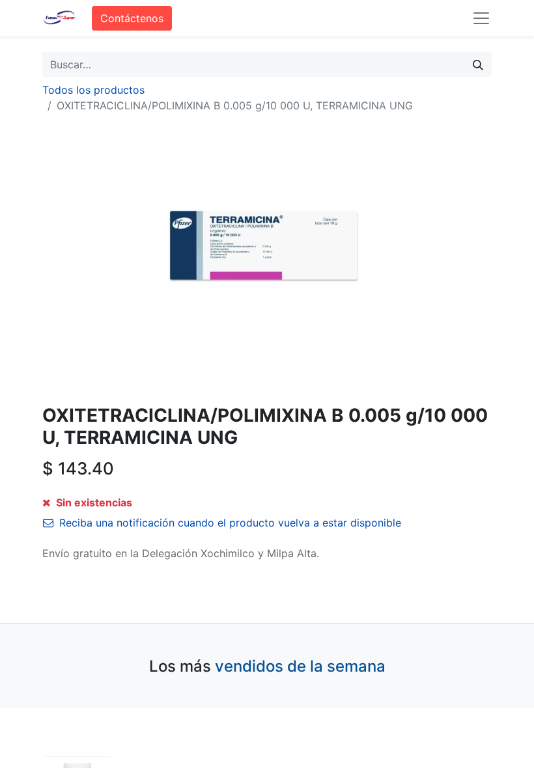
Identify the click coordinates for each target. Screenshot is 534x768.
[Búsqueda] (478, 64)
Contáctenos (131, 18)
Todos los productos (93, 89)
